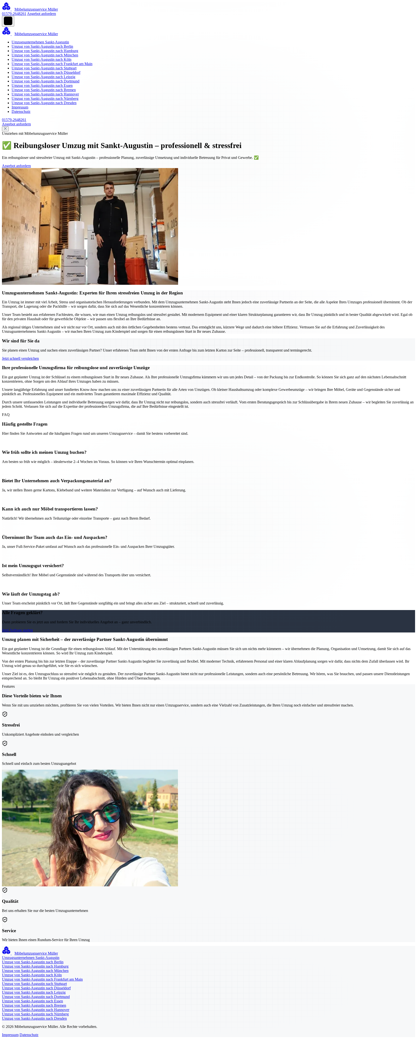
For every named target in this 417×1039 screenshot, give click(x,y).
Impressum (20, 107)
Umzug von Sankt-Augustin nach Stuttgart (44, 68)
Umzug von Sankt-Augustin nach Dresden (44, 103)
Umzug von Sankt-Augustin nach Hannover (45, 94)
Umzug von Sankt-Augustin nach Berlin (42, 46)
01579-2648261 (14, 14)
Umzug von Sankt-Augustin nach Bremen (44, 90)
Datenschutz (21, 111)
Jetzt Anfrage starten (17, 630)
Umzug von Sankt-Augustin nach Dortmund (45, 81)
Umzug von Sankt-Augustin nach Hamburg (45, 51)
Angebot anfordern (41, 14)
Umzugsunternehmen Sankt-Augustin (40, 42)
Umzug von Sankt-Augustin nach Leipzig (43, 77)
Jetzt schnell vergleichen (20, 358)
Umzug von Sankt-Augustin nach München (45, 55)
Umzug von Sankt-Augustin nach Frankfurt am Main (52, 64)
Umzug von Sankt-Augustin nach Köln (41, 59)
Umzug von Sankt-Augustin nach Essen (42, 85)
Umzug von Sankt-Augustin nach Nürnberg (45, 98)
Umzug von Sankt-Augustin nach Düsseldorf (46, 72)
